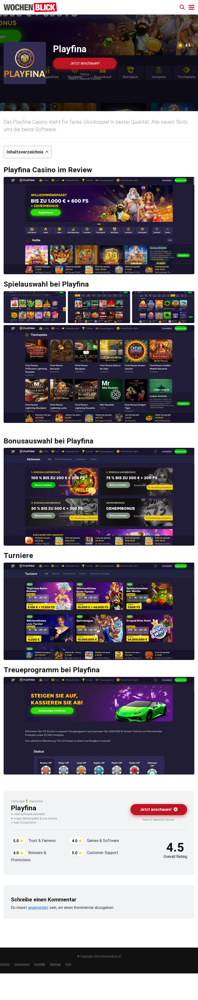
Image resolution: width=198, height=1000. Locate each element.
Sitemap (55, 964)
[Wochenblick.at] (30, 6)
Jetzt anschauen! (85, 63)
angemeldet (38, 907)
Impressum (22, 964)
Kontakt (40, 964)
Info (68, 964)
